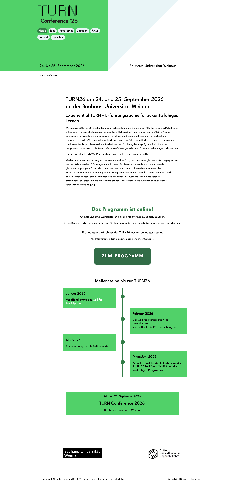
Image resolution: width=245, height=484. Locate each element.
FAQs (95, 30)
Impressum (195, 479)
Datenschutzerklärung (177, 479)
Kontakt (43, 37)
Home (42, 30)
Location (82, 30)
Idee (52, 30)
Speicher (57, 37)
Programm (66, 30)
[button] (6, 478)
